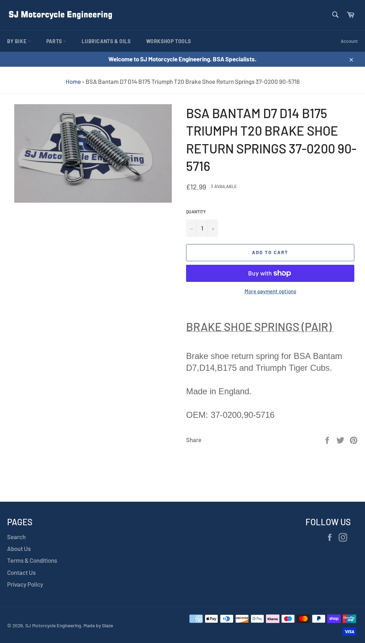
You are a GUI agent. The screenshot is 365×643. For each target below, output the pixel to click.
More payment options (270, 291)
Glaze (107, 625)
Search (16, 536)
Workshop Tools (168, 41)
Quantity (196, 211)
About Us (19, 548)
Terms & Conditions (32, 560)
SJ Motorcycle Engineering (53, 625)
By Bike (17, 41)
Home (73, 81)
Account (349, 41)
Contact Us (21, 572)
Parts (54, 41)
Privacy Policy (25, 584)
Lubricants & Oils (106, 41)
